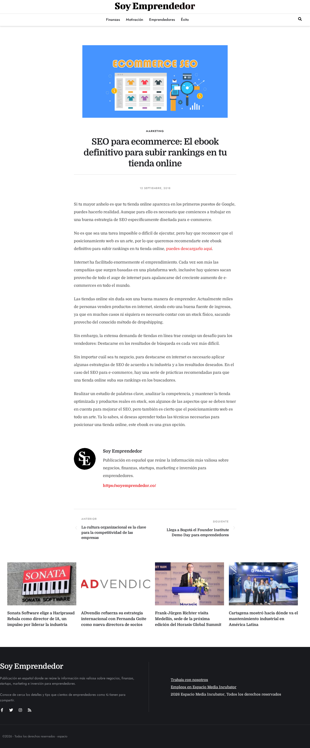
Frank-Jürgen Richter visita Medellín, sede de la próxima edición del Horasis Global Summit (188, 619)
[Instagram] (20, 710)
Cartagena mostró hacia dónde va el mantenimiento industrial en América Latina (263, 619)
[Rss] (29, 710)
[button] (300, 19)
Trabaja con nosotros (189, 680)
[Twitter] (11, 710)
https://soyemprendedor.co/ (129, 486)
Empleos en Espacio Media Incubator (203, 687)
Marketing (155, 131)
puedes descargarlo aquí (189, 249)
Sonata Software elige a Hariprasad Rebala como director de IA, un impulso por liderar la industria (41, 619)
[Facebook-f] (2, 710)
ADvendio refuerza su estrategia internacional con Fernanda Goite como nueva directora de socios (113, 619)
